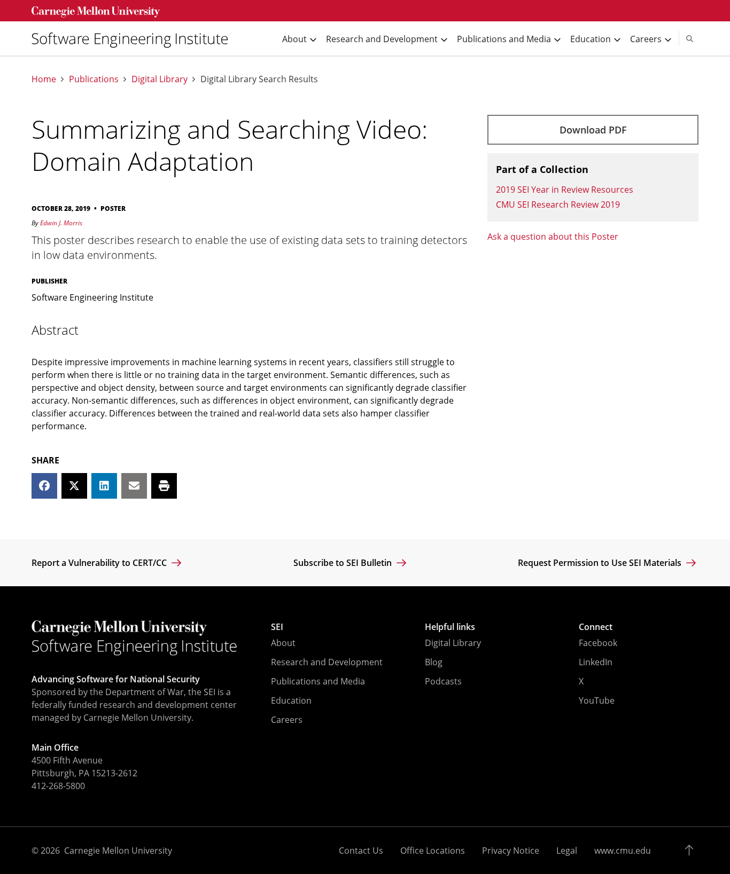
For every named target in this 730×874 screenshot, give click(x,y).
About (283, 643)
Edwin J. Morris (61, 222)
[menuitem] (134, 38)
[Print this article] (164, 486)
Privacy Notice (510, 850)
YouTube (597, 700)
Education (291, 700)
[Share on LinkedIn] (104, 486)
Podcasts (443, 681)
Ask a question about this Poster (552, 236)
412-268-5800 (58, 786)
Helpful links (450, 627)
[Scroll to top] (691, 850)
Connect (595, 627)
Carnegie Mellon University (118, 850)
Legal (566, 850)
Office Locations (432, 850)
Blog (433, 662)
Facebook (598, 643)
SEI (277, 627)
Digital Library (159, 79)
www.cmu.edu (622, 850)
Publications (94, 79)
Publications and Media (318, 681)
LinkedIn (595, 662)
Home (44, 79)
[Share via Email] (134, 486)
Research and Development (327, 662)
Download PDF (593, 129)
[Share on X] (74, 486)
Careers (286, 720)
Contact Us (361, 850)
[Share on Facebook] (44, 486)
